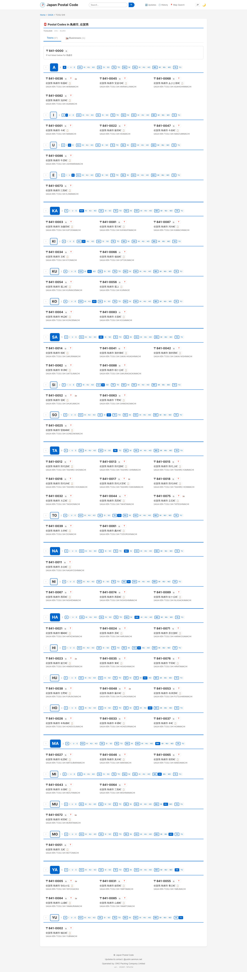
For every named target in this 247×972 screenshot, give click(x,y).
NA (124, 67)
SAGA (50, 15)
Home (42, 15)
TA (114, 67)
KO (93, 67)
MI (160, 67)
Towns (52, 38)
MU (164, 67)
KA (80, 67)
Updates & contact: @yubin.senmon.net (123, 959)
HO (149, 67)
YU (180, 67)
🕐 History (163, 5)
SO (108, 67)
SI (104, 67)
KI (84, 67)
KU (88, 67)
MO (169, 67)
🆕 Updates (150, 5)
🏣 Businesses (75, 38)
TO (118, 67)
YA (175, 67)
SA (99, 67)
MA (155, 67)
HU (144, 67)
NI (129, 67)
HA (135, 67)
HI (139, 67)
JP (198, 5)
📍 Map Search (177, 5)
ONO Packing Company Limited (130, 963)
